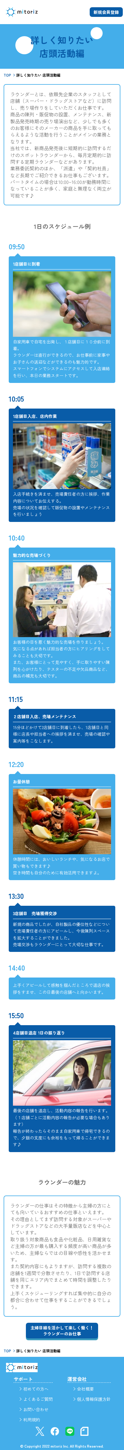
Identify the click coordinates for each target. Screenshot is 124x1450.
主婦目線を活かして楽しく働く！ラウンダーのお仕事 (62, 1331)
